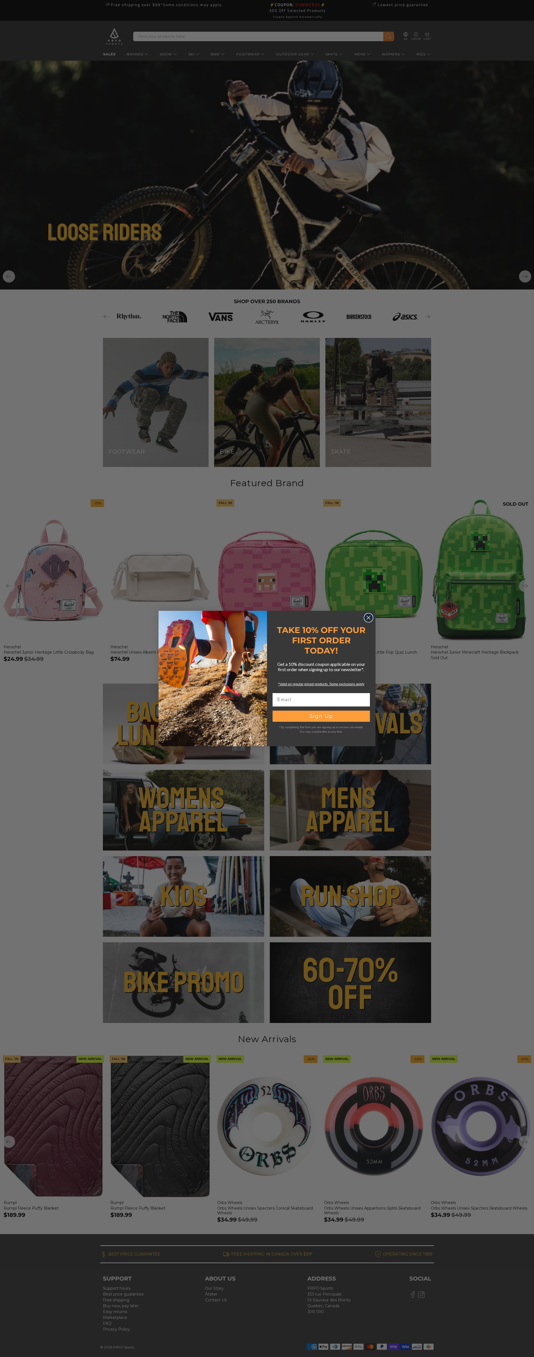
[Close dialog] (368, 618)
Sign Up (321, 716)
